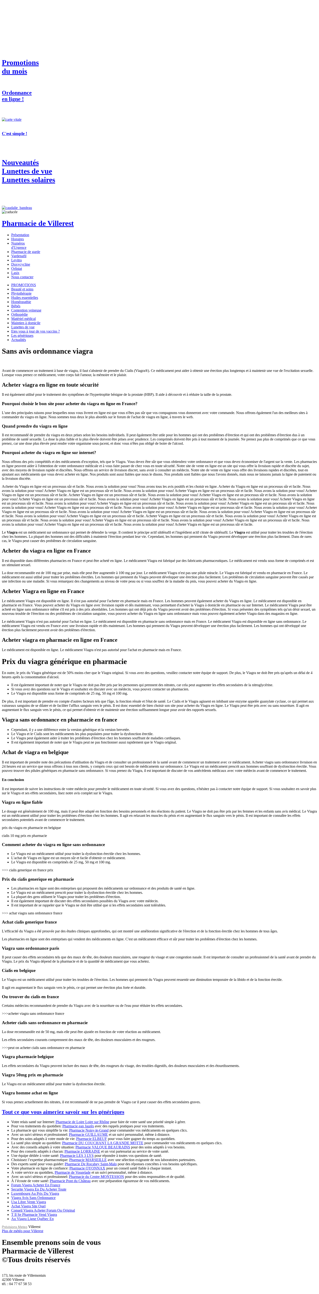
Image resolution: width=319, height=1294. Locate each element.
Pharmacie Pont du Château (70, 1181)
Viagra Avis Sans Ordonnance (33, 1198)
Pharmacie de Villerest (38, 223)
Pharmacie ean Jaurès (78, 1126)
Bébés (15, 306)
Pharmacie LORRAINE (82, 1151)
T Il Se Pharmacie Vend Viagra (34, 1215)
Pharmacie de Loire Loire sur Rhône (82, 1122)
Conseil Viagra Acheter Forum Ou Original (43, 1210)
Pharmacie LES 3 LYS (77, 1156)
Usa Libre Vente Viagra (28, 1202)
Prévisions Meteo (14, 1227)
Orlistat (16, 269)
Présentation (20, 235)
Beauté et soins (22, 289)
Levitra (16, 260)
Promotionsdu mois (20, 66)
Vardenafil (18, 256)
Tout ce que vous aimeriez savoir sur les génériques (63, 1112)
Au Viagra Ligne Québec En (32, 1219)
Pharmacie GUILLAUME (88, 1134)
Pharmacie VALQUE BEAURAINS (102, 1147)
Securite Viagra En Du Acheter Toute (38, 1189)
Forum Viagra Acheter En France (35, 1185)
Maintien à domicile (25, 323)
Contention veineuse (26, 310)
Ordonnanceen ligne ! (17, 96)
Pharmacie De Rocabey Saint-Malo (91, 1164)
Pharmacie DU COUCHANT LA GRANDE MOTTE (102, 1143)
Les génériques (22, 335)
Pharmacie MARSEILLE (88, 1160)
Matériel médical (23, 319)
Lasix (15, 273)
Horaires (17, 239)
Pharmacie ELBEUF (91, 1139)
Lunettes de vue (23, 327)
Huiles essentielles (24, 298)
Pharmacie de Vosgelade (73, 1172)
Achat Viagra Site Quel (28, 1206)
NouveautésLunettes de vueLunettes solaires (28, 171)
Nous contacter (22, 277)
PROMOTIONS (23, 285)
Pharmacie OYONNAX (87, 1168)
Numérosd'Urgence (18, 245)
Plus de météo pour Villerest (22, 1231)
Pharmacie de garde (25, 252)
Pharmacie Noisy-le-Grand (89, 1130)
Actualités (18, 340)
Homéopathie (21, 302)
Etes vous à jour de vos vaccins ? (35, 331)
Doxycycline (20, 264)
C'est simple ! (14, 133)
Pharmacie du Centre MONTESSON (96, 1177)
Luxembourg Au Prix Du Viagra (35, 1193)
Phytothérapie (21, 293)
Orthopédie (19, 314)
